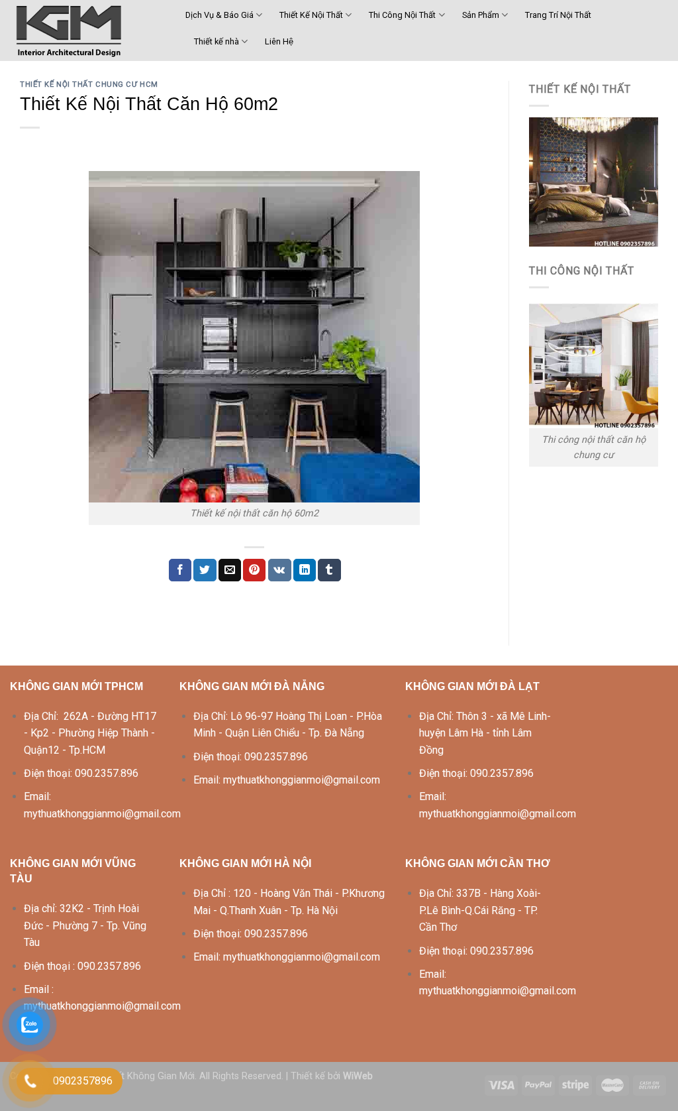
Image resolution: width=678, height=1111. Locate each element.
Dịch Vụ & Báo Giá (219, 15)
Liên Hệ (279, 41)
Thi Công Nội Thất (402, 15)
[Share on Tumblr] (329, 570)
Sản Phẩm (480, 15)
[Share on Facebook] (180, 570)
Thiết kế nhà (216, 41)
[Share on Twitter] (204, 570)
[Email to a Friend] (229, 570)
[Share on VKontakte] (279, 570)
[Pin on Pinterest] (254, 570)
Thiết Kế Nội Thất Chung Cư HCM (89, 84)
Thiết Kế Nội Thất (311, 15)
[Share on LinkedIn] (304, 570)
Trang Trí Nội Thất (558, 15)
